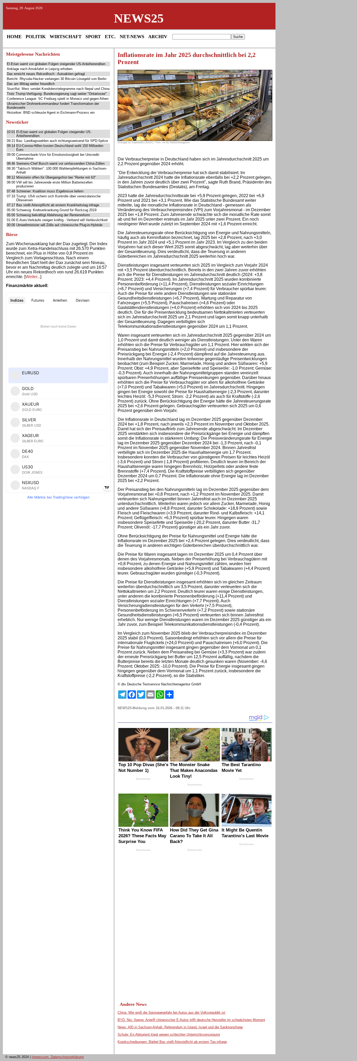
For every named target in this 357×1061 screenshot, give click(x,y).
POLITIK (36, 36)
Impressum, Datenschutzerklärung (58, 1057)
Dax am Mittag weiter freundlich (31, 84)
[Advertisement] (58, 584)
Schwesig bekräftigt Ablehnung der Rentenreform (53, 215)
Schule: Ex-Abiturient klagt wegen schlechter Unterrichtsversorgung (169, 1034)
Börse (12, 234)
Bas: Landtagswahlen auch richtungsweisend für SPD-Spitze (62, 141)
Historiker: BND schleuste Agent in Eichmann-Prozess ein (51, 112)
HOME (14, 36)
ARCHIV (157, 36)
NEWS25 (139, 18)
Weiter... (32, 276)
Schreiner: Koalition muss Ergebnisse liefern (49, 191)
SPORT (93, 36)
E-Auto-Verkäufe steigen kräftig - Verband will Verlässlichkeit (62, 220)
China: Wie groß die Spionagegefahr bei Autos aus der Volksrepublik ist (171, 1012)
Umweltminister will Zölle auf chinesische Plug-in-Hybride (59, 225)
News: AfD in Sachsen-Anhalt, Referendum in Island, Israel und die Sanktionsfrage (180, 1027)
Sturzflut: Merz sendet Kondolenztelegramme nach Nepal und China (58, 89)
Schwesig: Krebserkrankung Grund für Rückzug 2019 (56, 210)
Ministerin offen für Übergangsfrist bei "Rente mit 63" (56, 177)
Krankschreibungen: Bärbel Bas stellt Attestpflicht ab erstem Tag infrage (172, 1042)
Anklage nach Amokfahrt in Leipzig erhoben (39, 69)
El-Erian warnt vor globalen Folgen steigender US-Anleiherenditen (56, 64)
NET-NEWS (132, 36)
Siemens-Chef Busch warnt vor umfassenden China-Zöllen (60, 163)
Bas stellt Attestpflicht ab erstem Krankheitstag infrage (57, 205)
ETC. (110, 36)
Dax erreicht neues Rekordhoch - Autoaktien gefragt (46, 74)
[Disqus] (195, 921)
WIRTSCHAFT (66, 36)
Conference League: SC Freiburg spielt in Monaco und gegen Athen (57, 99)
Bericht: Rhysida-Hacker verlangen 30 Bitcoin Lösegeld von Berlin (56, 79)
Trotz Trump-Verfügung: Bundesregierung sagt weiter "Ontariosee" (57, 94)
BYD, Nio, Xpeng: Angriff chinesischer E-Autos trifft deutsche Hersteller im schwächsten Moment (191, 1020)
